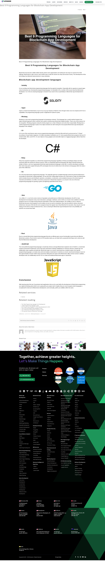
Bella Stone (22, 313)
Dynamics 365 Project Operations (65, 426)
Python (84, 110)
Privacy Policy (58, 557)
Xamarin (21, 442)
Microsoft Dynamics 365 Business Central (66, 419)
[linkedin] (85, 557)
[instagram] (80, 557)
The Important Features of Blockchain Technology (32, 311)
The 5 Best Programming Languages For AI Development (33, 304)
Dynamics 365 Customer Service (66, 416)
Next (84, 9)
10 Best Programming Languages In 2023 (30, 305)
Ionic (20, 440)
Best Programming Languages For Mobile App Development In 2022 (36, 307)
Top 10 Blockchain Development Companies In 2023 (33, 309)
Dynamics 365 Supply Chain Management (65, 406)
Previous (80, 9)
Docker (48, 437)
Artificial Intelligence (65, 435)
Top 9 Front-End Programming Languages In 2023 (32, 308)
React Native (21, 438)
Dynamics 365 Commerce (64, 409)
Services (23, 296)
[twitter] (78, 557)
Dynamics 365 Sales (65, 412)
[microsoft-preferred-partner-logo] (81, 376)
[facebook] (75, 557)
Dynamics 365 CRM (65, 400)
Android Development (24, 400)
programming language (42, 110)
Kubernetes (49, 439)
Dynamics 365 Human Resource (65, 403)
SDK (41, 255)
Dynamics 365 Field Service (65, 422)
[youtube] (82, 557)
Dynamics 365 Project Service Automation (65, 429)
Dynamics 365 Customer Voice (66, 432)
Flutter (20, 436)
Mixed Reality (64, 437)
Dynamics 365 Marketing (66, 414)
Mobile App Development (35, 313)
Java (20, 198)
